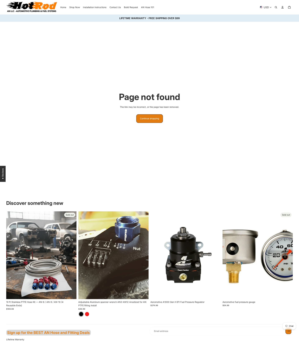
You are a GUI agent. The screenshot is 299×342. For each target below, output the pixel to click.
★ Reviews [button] (2, 173)
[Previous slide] (83, 255)
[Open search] (276, 7)
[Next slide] (144, 255)
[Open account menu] (282, 7)
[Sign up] (288, 331)
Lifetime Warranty (15, 339)
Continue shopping (149, 118)
